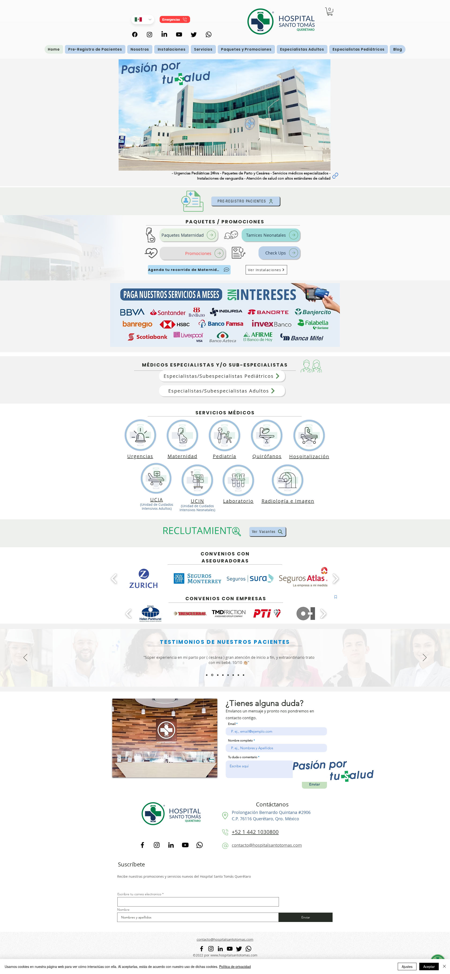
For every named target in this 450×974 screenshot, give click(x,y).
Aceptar (429, 966)
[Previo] (25, 658)
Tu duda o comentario (242, 757)
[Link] (335, 175)
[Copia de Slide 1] (217, 675)
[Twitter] (193, 34)
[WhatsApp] (208, 34)
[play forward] (335, 578)
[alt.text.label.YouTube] (179, 34)
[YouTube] (185, 845)
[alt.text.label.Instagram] (149, 34)
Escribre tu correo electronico (139, 894)
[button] (330, 11)
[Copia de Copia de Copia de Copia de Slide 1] (223, 675)
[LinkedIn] (171, 845)
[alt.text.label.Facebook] (134, 34)
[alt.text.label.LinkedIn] (164, 34)
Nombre (123, 909)
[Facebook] (142, 845)
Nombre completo (240, 740)
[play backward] (114, 578)
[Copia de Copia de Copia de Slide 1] (206, 675)
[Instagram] (157, 845)
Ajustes (407, 966)
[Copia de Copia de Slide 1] (212, 675)
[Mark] (335, 597)
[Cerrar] (444, 966)
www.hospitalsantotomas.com (233, 955)
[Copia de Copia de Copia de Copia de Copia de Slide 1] (228, 675)
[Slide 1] (233, 675)
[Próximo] (425, 658)
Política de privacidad (235, 966)
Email (232, 723)
